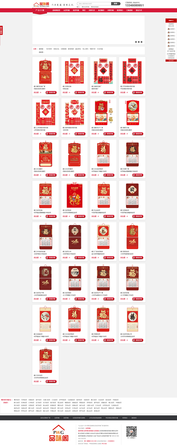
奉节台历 (82, 411)
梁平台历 (31, 411)
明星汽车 (93, 49)
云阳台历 (75, 411)
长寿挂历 (24, 402)
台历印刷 (67, 10)
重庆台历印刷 (85, 7)
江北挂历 (54, 400)
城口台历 (46, 411)
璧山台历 (104, 408)
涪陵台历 (75, 405)
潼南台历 (118, 408)
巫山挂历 (46, 405)
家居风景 (71, 49)
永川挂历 (46, 402)
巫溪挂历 (53, 405)
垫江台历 (60, 411)
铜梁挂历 (68, 402)
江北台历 (98, 405)
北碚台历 (24, 408)
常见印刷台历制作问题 (112, 418)
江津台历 (75, 408)
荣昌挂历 (82, 402)
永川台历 (89, 408)
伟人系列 (85, 49)
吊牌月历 (92, 10)
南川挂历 (53, 402)
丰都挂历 (118, 402)
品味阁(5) (172, 39)
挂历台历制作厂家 (45, 418)
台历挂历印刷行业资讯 (79, 418)
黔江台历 (60, 408)
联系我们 (120, 10)
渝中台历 (82, 405)
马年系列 (49, 49)
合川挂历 (38, 402)
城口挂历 (111, 402)
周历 (83, 10)
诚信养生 (78, 49)
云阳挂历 (31, 405)
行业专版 (100, 49)
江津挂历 (31, 402)
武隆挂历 (104, 402)
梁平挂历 (97, 402)
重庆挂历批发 (95, 7)
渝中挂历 (38, 400)
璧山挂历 (60, 402)
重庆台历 (60, 405)
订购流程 (129, 10)
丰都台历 (53, 411)
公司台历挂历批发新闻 (95, 418)
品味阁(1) (172, 32)
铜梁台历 (111, 408)
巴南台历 (53, 408)
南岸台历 (17, 408)
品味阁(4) (172, 46)
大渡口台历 (90, 405)
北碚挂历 (86, 400)
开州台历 (24, 411)
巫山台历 (89, 411)
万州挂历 (24, 400)
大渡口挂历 (46, 400)
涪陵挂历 (31, 400)
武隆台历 (38, 411)
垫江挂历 (17, 405)
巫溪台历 (97, 411)
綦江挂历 (94, 400)
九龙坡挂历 (71, 400)
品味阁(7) (172, 29)
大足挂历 (101, 400)
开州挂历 (89, 402)
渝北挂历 (108, 400)
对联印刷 (111, 10)
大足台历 (38, 408)
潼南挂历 (75, 402)
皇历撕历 (101, 10)
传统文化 (56, 49)
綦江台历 (31, 408)
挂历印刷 (76, 10)
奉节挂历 (38, 405)
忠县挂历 (24, 405)
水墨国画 (63, 49)
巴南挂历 (116, 400)
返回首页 (134, 418)
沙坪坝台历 (106, 405)
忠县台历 (68, 411)
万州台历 (68, 405)
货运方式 (139, 10)
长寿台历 (68, 408)
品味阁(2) (172, 35)
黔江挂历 (17, 402)
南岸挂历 (79, 400)
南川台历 (97, 408)
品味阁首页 (56, 10)
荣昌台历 (17, 411)
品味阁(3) (172, 42)
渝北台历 (46, 408)
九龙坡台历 (115, 405)
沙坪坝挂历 (62, 400)
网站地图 (104, 443)
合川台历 (82, 408)
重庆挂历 (17, 400)
